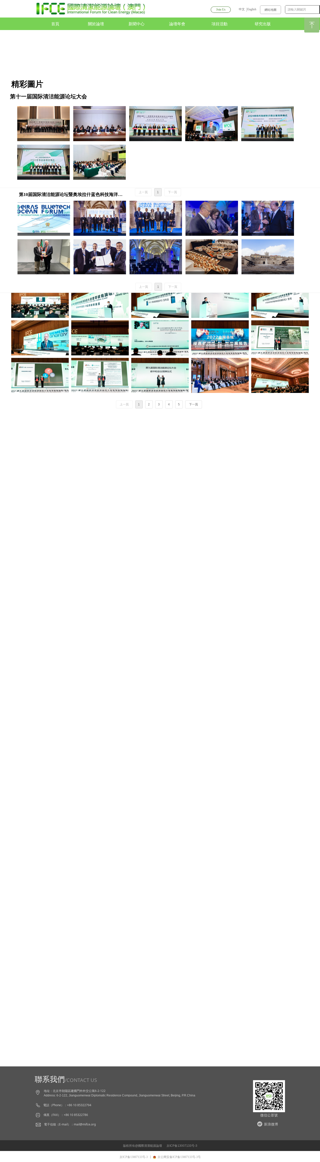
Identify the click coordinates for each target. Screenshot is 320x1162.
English (251, 9)
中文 (242, 9)
